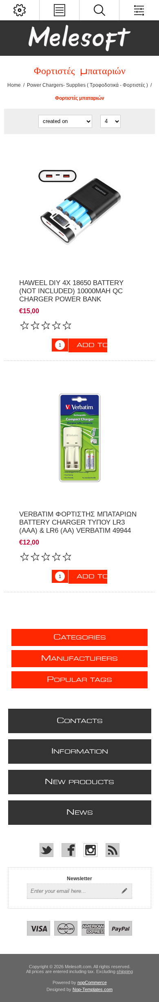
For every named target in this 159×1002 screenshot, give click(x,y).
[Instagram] (90, 850)
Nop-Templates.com (93, 989)
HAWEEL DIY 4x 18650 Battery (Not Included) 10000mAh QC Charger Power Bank (71, 291)
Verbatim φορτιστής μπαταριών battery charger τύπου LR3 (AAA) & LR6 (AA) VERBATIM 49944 (78, 522)
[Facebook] (68, 850)
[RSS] (112, 850)
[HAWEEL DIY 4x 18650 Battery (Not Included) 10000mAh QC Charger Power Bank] (79, 206)
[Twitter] (46, 850)
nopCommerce (92, 982)
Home (14, 85)
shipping (125, 971)
